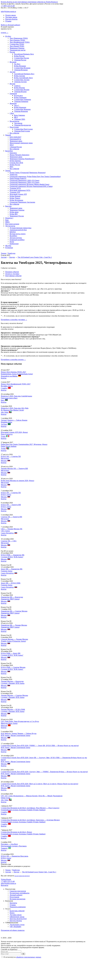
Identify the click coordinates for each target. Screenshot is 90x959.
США (12, 113)
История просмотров (17, 899)
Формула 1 (9, 218)
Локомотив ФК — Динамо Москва (14, 625)
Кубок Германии (20, 97)
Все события (14, 133)
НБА (11, 167)
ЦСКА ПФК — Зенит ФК (10, 653)
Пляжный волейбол (17, 240)
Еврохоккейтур (15, 139)
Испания (13, 62)
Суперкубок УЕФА (17, 44)
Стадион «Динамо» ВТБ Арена (12, 683)
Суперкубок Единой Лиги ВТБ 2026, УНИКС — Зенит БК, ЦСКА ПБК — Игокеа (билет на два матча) (40, 745)
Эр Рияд (4, 424)
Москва (4, 461)
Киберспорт (14, 244)
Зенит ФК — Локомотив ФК (11, 569)
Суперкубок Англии (21, 80)
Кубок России (19, 56)
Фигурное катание (12, 224)
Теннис (8, 171)
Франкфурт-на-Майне (9, 376)
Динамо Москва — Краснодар (12, 681)
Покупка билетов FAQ (18, 919)
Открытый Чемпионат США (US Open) (24, 180)
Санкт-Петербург (7, 533)
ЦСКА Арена (6, 495)
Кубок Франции (20, 107)
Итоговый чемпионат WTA (20, 190)
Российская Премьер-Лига (24, 54)
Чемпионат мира (16, 141)
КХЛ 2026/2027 (15, 137)
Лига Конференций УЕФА (20, 42)
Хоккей (8, 135)
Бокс (7, 220)
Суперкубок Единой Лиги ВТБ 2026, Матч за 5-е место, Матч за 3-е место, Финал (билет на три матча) (39, 784)
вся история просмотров (22, 876)
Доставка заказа (11, 17)
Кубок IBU (14, 214)
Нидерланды (14, 121)
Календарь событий (17, 911)
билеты (3, 378)
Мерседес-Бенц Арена (9, 723)
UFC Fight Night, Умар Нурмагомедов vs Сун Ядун (20, 721)
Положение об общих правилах (13, 930)
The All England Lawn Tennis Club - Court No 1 (35, 257)
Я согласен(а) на (22, 957)
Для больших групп (17, 925)
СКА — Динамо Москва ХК (11, 529)
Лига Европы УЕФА (17, 40)
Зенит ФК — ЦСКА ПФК (10, 583)
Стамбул (4, 388)
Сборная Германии (21, 101)
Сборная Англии (20, 82)
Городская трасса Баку (9, 398)
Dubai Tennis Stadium (8, 446)
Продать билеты (11, 19)
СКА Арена (5, 531)
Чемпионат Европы (17, 48)
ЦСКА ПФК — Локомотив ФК (12, 555)
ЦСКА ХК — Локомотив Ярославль (14, 856)
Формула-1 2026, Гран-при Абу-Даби (14, 408)
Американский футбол (18, 230)
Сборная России (20, 60)
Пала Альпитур (7, 434)
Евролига (13, 153)
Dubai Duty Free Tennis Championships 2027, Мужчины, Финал (24, 444)
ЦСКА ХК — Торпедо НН (11, 505)
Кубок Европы (15, 161)
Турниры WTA (15, 188)
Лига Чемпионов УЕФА (19, 38)
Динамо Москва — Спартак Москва (14, 695)
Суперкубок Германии (22, 99)
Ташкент (4, 848)
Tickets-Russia (6, 879)
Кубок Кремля (15, 196)
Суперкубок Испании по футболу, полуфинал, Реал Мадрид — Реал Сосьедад (30, 808)
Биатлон (8, 206)
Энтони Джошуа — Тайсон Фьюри (14, 420)
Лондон (12, 257)
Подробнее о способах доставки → (14, 320)
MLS (16, 117)
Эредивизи (18, 123)
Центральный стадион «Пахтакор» (14, 846)
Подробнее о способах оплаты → (13, 359)
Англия (12, 72)
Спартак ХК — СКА (8, 541)
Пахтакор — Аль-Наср (9, 844)
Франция (13, 103)
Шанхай (4, 725)
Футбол (8, 36)
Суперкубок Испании (22, 68)
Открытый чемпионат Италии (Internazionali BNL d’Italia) (31, 186)
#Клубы (8, 246)
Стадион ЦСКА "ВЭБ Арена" (12, 557)
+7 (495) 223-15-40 (8, 6)
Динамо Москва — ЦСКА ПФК (13, 709)
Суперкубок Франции (22, 109)
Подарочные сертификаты (19, 893)
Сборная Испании (21, 70)
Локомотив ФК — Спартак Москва (14, 611)
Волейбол (13, 236)
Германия (13, 93)
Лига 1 (16, 105)
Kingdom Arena (6, 422)
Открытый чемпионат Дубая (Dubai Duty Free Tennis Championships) (35, 176)
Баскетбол (9, 151)
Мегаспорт (5, 458)
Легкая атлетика (16, 238)
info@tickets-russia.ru (8, 11)
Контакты (4, 885)
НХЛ (12, 145)
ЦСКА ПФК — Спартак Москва (13, 667)
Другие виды (10, 226)
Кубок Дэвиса (15, 198)
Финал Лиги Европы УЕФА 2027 (13, 372)
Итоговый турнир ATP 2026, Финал (14, 432)
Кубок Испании (20, 66)
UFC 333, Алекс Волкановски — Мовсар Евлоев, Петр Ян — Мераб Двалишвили (31, 796)
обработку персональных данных (28, 957)
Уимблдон (13, 174)
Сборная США (19, 119)
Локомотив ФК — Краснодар (12, 597)
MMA (7, 222)
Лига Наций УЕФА (17, 46)
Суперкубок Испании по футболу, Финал (16, 832)
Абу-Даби (4, 412)
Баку (2, 400)
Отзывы (8, 21)
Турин (3, 436)
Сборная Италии (20, 91)
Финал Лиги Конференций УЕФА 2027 (16, 384)
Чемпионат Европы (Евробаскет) (22, 159)
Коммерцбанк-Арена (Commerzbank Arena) (17, 374)
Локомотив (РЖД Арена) (10, 599)
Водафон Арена (7, 386)
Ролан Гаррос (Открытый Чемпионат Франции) (28, 172)
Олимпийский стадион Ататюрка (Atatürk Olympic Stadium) (23, 810)
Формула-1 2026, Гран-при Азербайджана (16, 396)
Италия (12, 84)
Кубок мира (14, 212)
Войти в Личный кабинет (10, 25)
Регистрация (14, 897)
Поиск (12, 913)
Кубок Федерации (16, 200)
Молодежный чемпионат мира (21, 143)
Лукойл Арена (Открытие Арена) (13, 641)
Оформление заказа (17, 917)
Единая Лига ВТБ (16, 163)
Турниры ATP (15, 192)
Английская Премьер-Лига (24, 74)
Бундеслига (18, 95)
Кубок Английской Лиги (23, 78)
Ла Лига (17, 64)
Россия (12, 52)
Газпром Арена (6, 571)
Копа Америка (19, 115)
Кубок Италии (19, 88)
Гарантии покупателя (18, 891)
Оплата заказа (10, 15)
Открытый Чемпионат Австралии (22, 202)
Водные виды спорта (17, 234)
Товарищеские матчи (17, 50)
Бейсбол (13, 232)
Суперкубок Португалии (23, 129)
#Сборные (9, 248)
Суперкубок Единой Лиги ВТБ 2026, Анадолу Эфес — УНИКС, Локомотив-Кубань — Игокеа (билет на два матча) (44, 772)
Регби (12, 242)
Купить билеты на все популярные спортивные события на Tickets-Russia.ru (29, 2)
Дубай (3, 448)
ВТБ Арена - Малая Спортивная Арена (15, 735)
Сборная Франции (21, 111)
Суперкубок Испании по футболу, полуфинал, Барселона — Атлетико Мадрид (30, 820)
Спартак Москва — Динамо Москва (14, 639)
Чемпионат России (17, 216)
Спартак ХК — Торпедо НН (11, 517)
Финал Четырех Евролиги (19, 155)
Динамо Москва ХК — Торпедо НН (14, 468)
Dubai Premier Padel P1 (18, 178)
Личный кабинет (16, 895)
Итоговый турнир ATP (18, 194)
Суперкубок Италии (21, 90)
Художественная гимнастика (20, 228)
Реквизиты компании (18, 907)
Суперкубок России (21, 58)
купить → (4, 32)
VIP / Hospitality (15, 927)
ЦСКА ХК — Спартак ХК (11, 456)
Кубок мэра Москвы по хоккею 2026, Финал (17, 480)
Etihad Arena (5, 798)
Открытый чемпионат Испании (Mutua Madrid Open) (29, 184)
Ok (23, 954)
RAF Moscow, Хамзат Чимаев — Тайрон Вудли (18, 733)
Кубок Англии (19, 76)
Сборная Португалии (22, 131)
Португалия (14, 127)
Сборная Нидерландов (22, 125)
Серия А (17, 86)
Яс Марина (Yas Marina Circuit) (12, 410)
